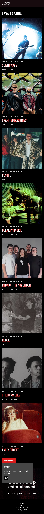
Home (22, 503)
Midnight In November (16, 285)
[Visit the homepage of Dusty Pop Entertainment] (6, 3)
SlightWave (9, 65)
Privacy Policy (22, 507)
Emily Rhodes (10, 450)
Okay (6, 478)
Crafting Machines (14, 120)
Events (22, 505)
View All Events (9, 460)
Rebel (6, 340)
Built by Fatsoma (22, 510)
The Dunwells (11, 395)
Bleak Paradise (12, 230)
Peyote (6, 175)
